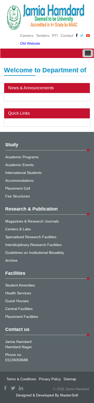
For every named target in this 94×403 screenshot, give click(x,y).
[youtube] (88, 35)
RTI (55, 35)
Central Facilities (19, 309)
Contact (67, 35)
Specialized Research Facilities (30, 237)
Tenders (42, 35)
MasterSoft (69, 395)
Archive (11, 260)
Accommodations (19, 180)
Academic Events (19, 165)
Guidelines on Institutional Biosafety (34, 252)
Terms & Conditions (21, 379)
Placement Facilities (21, 316)
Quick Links (19, 113)
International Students (23, 173)
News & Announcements (31, 88)
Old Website (30, 43)
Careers (26, 35)
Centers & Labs (18, 229)
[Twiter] (82, 35)
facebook (5, 388)
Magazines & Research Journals (32, 221)
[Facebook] (77, 35)
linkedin (21, 388)
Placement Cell (17, 188)
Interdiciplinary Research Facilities (33, 245)
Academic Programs (22, 157)
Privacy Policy (50, 379)
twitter (13, 388)
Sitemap (69, 379)
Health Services (18, 293)
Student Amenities (20, 285)
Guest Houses (17, 301)
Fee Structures (17, 196)
